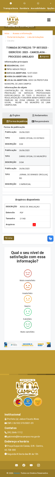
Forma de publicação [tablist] (18, 121)
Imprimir (45, 57)
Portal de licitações (15, 37)
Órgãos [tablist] (16, 115)
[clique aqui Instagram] (38, 465)
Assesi (17, 473)
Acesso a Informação (22, 33)
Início (7, 33)
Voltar (10, 238)
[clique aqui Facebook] (24, 465)
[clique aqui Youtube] (31, 465)
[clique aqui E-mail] (16, 465)
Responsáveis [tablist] (41, 121)
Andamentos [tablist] (41, 115)
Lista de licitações (35, 37)
